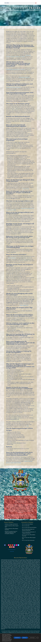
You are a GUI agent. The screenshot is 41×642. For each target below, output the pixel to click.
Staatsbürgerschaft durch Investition (15, 69)
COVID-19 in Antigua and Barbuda (28, 560)
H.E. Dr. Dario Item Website (27, 524)
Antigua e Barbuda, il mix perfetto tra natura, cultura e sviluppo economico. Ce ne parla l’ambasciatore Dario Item (20, 620)
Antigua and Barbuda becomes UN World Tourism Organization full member (17, 589)
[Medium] (12, 547)
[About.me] (10, 547)
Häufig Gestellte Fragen (20, 8)
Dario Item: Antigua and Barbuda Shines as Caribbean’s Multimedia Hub (16, 617)
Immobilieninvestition (24, 77)
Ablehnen (24, 637)
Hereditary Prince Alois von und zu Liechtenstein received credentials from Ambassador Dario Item (25, 569)
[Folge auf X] (7, 545)
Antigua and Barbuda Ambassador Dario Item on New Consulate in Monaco (24, 605)
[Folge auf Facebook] (5, 545)
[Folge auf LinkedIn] (14, 545)
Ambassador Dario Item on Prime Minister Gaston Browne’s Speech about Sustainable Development (23, 566)
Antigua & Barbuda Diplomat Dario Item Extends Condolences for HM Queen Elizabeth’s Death (19, 602)
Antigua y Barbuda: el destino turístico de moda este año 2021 (17, 588)
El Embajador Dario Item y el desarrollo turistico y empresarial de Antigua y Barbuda (21, 583)
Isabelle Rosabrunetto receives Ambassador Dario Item (9, 559)
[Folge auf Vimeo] (18, 545)
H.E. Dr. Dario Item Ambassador (28, 540)
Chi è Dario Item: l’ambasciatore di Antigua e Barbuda (16, 598)
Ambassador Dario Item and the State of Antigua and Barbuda (10, 570)
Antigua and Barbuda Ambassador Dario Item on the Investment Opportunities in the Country (23, 563)
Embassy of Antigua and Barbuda (11, 524)
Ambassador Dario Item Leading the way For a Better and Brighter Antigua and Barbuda (17, 623)
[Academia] (14, 547)
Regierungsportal (24, 305)
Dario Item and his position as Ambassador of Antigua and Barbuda (14, 565)
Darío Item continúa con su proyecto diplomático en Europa (23, 608)
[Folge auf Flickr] (16, 545)
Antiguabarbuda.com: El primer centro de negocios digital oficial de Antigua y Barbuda (23, 585)
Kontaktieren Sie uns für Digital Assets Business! (20, 516)
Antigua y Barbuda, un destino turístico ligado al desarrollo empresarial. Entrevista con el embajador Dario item (17, 581)
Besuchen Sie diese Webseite (13, 87)
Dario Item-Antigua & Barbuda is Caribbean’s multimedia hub (18, 615)
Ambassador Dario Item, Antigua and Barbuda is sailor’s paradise (10, 604)
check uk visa (25, 188)
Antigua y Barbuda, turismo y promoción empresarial (19, 587)
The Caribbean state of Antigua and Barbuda (16, 579)
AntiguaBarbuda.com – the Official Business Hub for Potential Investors (27, 576)
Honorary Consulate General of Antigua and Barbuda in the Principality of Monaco (11, 532)
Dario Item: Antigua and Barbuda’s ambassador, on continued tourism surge (29, 603)
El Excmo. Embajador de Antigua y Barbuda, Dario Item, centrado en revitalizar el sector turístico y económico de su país (22, 580)
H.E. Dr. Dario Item (25, 525)
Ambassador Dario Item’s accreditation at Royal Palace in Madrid (30, 570)
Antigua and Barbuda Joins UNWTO (34, 589)
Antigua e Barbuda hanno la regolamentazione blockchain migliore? (25, 596)
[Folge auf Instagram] (9, 545)
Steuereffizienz (12, 258)
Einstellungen (32, 637)
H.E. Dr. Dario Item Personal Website (29, 527)
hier (28, 425)
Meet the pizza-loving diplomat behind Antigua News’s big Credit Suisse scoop (20, 625)
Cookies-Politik (12, 551)
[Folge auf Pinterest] (12, 545)
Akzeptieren (17, 637)
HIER (34, 506)
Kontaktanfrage (20, 501)
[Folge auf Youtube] (10, 545)
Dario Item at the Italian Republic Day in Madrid (15, 560)
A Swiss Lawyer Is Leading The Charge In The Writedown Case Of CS (23, 627)
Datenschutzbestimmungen (11, 549)
